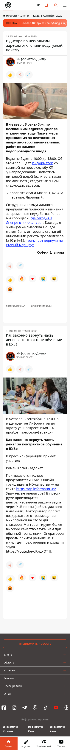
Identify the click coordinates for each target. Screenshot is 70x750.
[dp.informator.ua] (8, 5)
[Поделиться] (20, 75)
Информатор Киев (35, 729)
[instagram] (14, 707)
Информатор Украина (10, 729)
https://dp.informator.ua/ (36, 489)
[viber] (35, 707)
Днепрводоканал (15, 306)
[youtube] (56, 707)
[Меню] (65, 5)
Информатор (42, 163)
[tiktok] (45, 707)
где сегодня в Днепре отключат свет (29, 220)
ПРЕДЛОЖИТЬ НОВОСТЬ (35, 643)
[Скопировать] (29, 75)
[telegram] (24, 707)
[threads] (66, 707)
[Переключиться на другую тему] (47, 5)
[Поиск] (56, 5)
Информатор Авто (57, 729)
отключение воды (41, 306)
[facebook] (3, 707)
